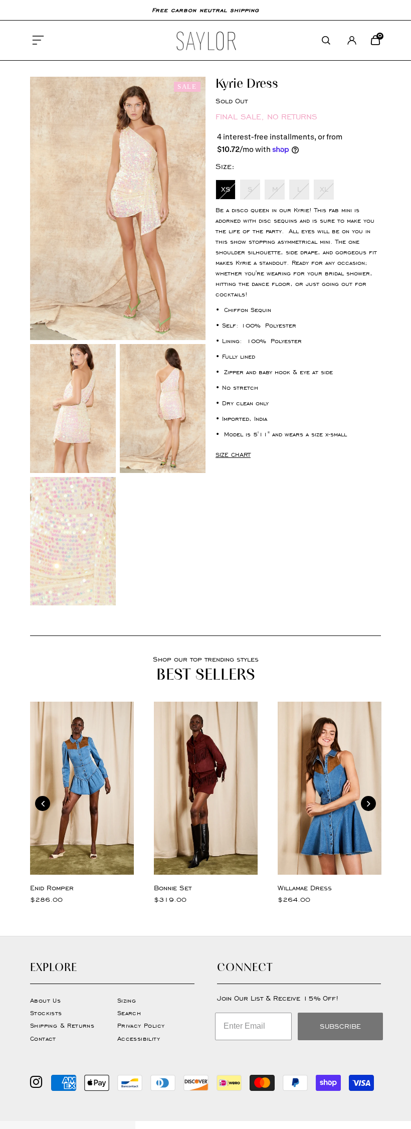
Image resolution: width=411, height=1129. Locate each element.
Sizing (126, 1000)
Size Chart (233, 454)
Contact (43, 1038)
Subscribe (340, 1026)
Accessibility (138, 1038)
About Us (45, 1000)
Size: (225, 166)
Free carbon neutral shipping (205, 10)
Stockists (46, 1013)
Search (129, 1013)
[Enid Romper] (82, 788)
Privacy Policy (141, 1025)
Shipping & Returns (62, 1025)
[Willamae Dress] (329, 788)
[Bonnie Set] (206, 788)
